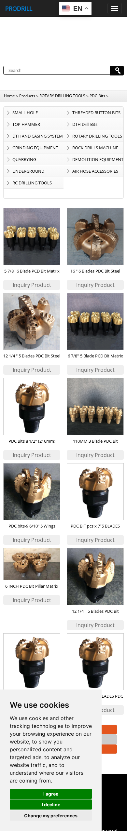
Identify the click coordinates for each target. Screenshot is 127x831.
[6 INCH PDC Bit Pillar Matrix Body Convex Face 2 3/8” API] (32, 564)
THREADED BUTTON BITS (96, 112)
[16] (95, 236)
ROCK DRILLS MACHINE (95, 148)
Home (9, 96)
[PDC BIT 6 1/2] (95, 661)
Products (27, 96)
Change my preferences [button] (51, 815)
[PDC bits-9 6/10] (32, 491)
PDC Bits (97, 96)
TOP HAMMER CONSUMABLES (27, 125)
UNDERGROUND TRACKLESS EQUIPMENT (35, 172)
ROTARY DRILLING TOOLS (62, 96)
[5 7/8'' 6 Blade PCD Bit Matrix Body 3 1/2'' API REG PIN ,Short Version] (32, 236)
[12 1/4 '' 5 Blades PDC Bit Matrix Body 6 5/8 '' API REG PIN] (95, 576)
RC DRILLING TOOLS (32, 183)
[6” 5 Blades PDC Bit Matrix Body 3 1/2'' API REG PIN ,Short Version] (32, 661)
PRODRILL (18, 8)
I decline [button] (51, 804)
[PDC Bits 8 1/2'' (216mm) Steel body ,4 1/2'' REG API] (32, 406)
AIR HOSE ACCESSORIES (95, 171)
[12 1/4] (32, 321)
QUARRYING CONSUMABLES (27, 160)
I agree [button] (50, 794)
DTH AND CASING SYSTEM (37, 136)
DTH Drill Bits (84, 124)
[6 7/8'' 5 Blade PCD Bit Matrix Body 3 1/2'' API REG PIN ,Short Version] (95, 321)
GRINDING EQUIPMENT (35, 148)
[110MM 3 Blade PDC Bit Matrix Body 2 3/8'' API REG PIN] (95, 406)
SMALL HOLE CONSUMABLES (27, 114)
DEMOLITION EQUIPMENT (97, 159)
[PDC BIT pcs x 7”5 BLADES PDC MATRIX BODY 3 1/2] (95, 491)
